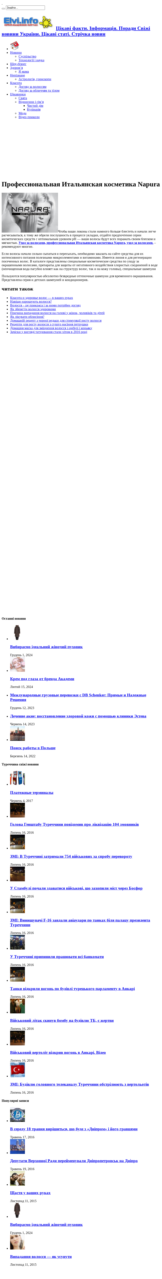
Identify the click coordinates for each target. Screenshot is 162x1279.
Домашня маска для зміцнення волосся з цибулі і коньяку (51, 328)
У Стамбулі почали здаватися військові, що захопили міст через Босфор (76, 888)
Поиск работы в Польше (32, 748)
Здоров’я (16, 68)
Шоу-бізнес (18, 64)
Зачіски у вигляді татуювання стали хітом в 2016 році (48, 332)
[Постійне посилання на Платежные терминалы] (17, 784)
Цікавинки (18, 94)
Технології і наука (31, 60)
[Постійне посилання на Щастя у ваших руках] (17, 1184)
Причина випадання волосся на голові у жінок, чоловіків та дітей (57, 313)
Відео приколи (29, 117)
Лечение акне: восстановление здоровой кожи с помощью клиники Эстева (78, 716)
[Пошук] (3, 8)
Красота (16, 83)
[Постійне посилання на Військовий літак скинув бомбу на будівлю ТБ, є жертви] (17, 1012)
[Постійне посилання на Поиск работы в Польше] (17, 739)
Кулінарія (33, 109)
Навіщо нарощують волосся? (31, 301)
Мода (22, 113)
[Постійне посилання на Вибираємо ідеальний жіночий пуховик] (17, 639)
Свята (23, 98)
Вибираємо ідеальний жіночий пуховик (46, 647)
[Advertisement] (81, 148)
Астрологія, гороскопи (35, 79)
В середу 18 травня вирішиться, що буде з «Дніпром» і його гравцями (74, 1129)
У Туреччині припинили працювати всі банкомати (57, 956)
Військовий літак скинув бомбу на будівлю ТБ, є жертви (62, 1020)
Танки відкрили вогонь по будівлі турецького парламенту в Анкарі (72, 988)
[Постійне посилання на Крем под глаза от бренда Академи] (17, 670)
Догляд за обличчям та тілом (39, 90)
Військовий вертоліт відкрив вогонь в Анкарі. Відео (58, 1052)
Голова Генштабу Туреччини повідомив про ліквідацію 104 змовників (74, 824)
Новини (16, 52)
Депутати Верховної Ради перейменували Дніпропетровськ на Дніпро (74, 1161)
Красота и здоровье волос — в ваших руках (41, 298)
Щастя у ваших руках (30, 1193)
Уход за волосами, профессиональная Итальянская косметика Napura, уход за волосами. (86, 243)
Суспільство (27, 56)
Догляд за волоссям (32, 86)
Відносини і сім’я (31, 102)
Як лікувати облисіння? (27, 316)
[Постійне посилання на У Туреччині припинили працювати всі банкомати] (17, 948)
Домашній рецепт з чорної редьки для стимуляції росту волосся (55, 320)
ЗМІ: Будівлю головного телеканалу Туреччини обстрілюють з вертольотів (79, 1084)
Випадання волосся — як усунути (41, 1256)
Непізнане (17, 75)
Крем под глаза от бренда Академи (42, 679)
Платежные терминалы (31, 792)
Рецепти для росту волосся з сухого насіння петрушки (49, 324)
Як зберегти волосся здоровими (33, 309)
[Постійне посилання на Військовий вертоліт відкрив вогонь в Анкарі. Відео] (17, 1044)
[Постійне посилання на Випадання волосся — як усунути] (17, 1248)
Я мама (24, 71)
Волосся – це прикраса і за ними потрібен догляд (45, 305)
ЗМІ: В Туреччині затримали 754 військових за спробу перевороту (71, 856)
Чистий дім (35, 105)
